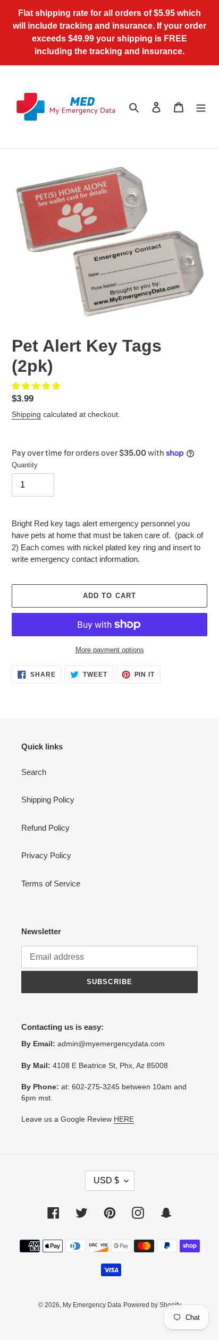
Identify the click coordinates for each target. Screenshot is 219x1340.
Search (33, 771)
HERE (124, 1119)
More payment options (109, 650)
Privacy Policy (46, 855)
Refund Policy (45, 827)
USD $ (106, 1180)
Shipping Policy (47, 799)
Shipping (26, 414)
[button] (37, 385)
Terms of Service (50, 883)
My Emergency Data (92, 1305)
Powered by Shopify (152, 1305)
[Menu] (201, 107)
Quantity (25, 465)
